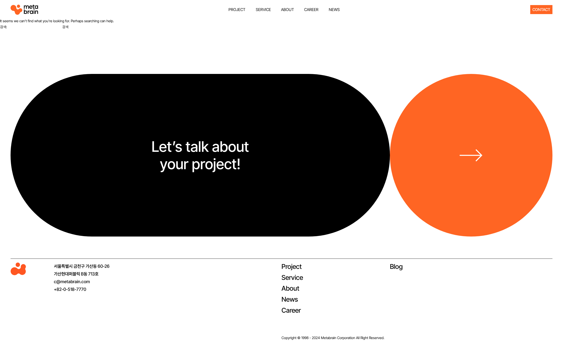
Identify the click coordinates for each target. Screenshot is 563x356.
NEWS (334, 9)
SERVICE (263, 9)
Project (292, 266)
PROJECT (236, 9)
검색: (3, 27)
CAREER (311, 9)
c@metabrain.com (72, 281)
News (290, 299)
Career (291, 310)
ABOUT (287, 9)
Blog (396, 266)
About (290, 288)
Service (292, 277)
